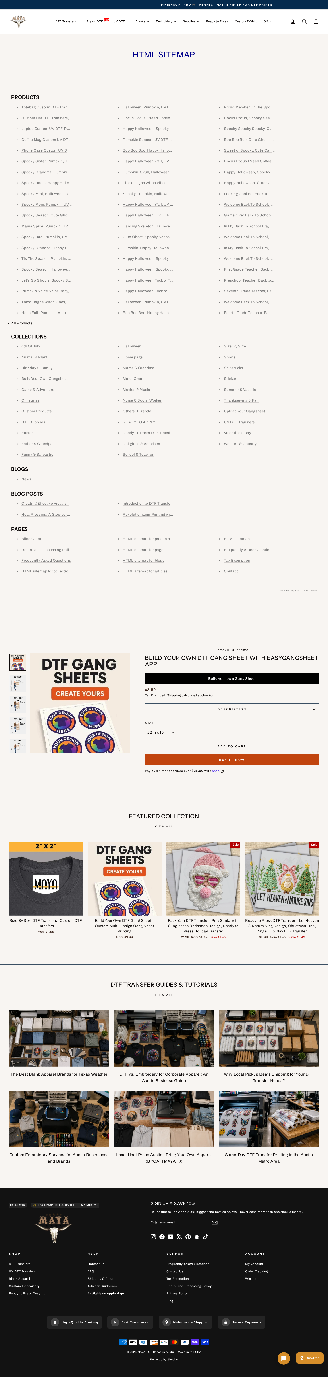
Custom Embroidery (24, 1286)
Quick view (46, 910)
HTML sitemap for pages (144, 550)
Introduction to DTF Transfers (148, 503)
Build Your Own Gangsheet (44, 379)
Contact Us (96, 1264)
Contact (231, 571)
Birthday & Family (37, 368)
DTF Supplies (33, 422)
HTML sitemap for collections (47, 571)
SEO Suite (310, 590)
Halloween (132, 346)
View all (164, 826)
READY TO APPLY (139, 422)
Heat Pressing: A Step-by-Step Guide (54, 514)
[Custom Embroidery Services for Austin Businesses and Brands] (59, 1119)
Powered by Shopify (164, 1359)
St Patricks (233, 368)
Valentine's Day (237, 433)
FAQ (91, 1271)
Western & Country (240, 444)
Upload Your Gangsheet (244, 411)
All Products (22, 323)
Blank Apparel (19, 1278)
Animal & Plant (34, 357)
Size (150, 723)
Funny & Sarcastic (37, 454)
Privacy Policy (177, 1293)
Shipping (174, 695)
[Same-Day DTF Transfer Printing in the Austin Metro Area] (269, 1119)
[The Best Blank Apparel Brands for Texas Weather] (59, 1038)
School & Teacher (138, 454)
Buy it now (232, 759)
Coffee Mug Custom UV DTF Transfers (54, 140)
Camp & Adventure (37, 390)
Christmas (30, 400)
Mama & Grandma (138, 368)
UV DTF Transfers (239, 422)
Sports (230, 357)
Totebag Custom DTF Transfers (48, 107)
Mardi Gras (132, 379)
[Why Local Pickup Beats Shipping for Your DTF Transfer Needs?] (269, 1038)
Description (232, 709)
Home (219, 650)
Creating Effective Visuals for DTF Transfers (59, 503)
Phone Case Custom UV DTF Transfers (55, 150)
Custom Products (36, 411)
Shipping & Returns (102, 1278)
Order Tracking (256, 1271)
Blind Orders (32, 539)
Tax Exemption (237, 560)
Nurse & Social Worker (142, 400)
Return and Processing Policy (47, 550)
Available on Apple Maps (106, 1293)
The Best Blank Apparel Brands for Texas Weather (59, 1074)
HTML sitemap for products (146, 539)
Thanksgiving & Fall (241, 400)
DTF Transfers (19, 1264)
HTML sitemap (237, 539)
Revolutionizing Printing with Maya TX (156, 514)
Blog (169, 1301)
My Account (254, 1264)
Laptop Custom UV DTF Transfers (50, 129)
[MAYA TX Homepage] (54, 1228)
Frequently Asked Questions (46, 560)
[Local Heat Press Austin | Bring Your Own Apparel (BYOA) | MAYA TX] (164, 1119)
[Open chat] (284, 1358)
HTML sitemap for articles (145, 571)
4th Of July (30, 346)
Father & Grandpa (37, 444)
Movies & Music (136, 390)
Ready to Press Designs (27, 1293)
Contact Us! (175, 1271)
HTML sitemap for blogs (143, 560)
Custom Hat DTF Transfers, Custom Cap (56, 118)
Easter (27, 433)
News (26, 479)
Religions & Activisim (141, 444)
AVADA (299, 590)
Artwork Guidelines (102, 1286)
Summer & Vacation (241, 390)
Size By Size (235, 346)
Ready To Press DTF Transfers (149, 433)
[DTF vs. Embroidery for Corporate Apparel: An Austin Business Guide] (164, 1038)
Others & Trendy (137, 411)
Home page (133, 357)
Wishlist (251, 1278)
